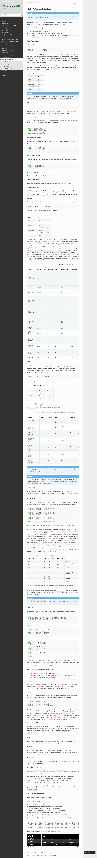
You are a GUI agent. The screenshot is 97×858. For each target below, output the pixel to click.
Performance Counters (7, 52)
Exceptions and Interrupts (8, 55)
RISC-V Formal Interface (7, 59)
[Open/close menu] (0, 59)
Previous (31, 846)
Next (75, 846)
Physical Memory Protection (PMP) (10, 41)
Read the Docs (54, 855)
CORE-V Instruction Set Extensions (10, 70)
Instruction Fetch (6, 32)
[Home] (27, 3)
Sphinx (34, 855)
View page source (74, 3)
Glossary (4, 75)
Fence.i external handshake (8, 46)
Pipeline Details (5, 30)
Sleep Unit (4, 48)
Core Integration (5, 28)
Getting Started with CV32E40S (9, 25)
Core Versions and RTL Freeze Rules (10, 73)
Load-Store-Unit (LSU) (7, 34)
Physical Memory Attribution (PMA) (10, 39)
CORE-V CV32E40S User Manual (12, 2)
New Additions (6, 61)
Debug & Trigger (5, 57)
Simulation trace (6, 66)
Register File (4, 43)
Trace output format (7, 68)
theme (41, 855)
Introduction (5, 23)
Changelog (4, 21)
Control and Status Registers (8, 50)
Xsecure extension (6, 37)
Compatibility (6, 64)
